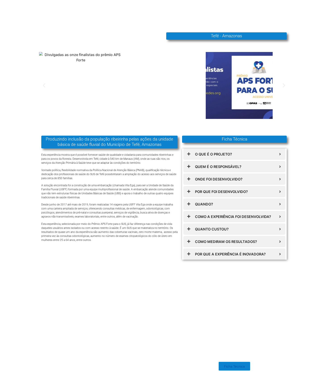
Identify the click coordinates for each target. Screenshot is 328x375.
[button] (44, 85)
